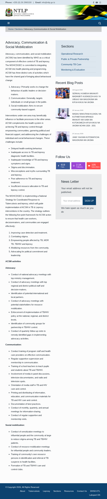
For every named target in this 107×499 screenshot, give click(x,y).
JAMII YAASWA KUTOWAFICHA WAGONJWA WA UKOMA (85, 138)
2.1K (79, 165)
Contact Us (82, 491)
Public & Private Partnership (75, 59)
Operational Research (72, 54)
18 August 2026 (77, 90)
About (22, 491)
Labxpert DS (94, 495)
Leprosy (46, 491)
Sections (19, 29)
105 (96, 165)
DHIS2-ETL (95, 491)
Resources (69, 491)
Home (11, 29)
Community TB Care (71, 64)
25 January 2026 (77, 133)
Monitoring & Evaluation (73, 70)
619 (63, 165)
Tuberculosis (34, 491)
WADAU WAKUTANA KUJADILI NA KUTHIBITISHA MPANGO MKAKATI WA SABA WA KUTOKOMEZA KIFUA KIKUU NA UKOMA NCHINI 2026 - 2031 (86, 120)
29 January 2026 (77, 110)
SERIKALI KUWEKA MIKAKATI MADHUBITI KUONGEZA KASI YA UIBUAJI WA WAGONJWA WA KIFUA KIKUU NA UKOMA (86, 97)
